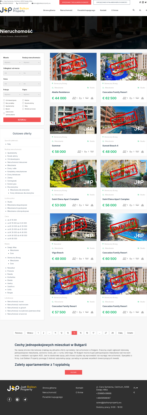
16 (87, 333)
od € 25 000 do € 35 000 (17, 229)
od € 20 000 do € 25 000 (17, 226)
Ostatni (130, 333)
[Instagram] (142, 2)
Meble (27, 100)
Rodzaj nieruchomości (31, 58)
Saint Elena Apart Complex (65, 199)
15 (81, 333)
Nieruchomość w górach (16, 308)
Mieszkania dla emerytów (19, 190)
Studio (9, 202)
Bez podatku (10, 103)
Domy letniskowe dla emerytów (22, 193)
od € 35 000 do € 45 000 (17, 232)
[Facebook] (140, 2)
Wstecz (30, 333)
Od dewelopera (11, 100)
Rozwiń (73, 372)
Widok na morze (30, 109)
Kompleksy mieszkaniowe (17, 171)
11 (55, 333)
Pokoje (6, 90)
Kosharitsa (11, 277)
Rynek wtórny (29, 103)
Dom (12, 253)
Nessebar (11, 268)
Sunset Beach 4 (110, 145)
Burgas (10, 293)
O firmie (114, 10)
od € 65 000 (12, 239)
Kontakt (103, 10)
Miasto (6, 58)
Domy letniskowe (13, 175)
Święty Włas (12, 247)
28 (113, 333)
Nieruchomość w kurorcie (17, 314)
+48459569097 (23, 3)
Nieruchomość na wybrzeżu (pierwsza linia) (23, 311)
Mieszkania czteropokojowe (18, 211)
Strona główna (49, 10)
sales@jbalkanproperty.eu (42, 3)
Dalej (120, 333)
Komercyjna (11, 184)
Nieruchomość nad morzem (17, 305)
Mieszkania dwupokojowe (17, 205)
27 (106, 333)
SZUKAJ (22, 120)
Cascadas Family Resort (114, 92)
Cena (5, 79)
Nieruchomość (66, 10)
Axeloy (10, 283)
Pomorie (10, 271)
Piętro (24, 90)
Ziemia (9, 178)
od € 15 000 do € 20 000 (17, 223)
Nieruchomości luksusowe (17, 162)
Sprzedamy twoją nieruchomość (75, 2)
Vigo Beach (58, 252)
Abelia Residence (61, 92)
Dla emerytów (12, 187)
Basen (8, 109)
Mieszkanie (11, 165)
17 (93, 333)
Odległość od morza (11, 68)
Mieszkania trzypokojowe (17, 208)
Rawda (10, 274)
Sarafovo (10, 286)
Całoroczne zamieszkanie (10, 113)
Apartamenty (10, 106)
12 (61, 333)
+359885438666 (7, 3)
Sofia (9, 290)
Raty (26, 106)
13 (68, 333)
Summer (56, 145)
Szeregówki (12, 181)
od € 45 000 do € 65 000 (17, 235)
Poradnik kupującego (86, 10)
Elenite (10, 280)
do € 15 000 (12, 220)
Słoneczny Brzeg (14, 258)
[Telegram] (145, 2)
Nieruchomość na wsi (15, 301)
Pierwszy (19, 333)
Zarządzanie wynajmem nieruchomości (111, 2)
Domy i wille (11, 168)
